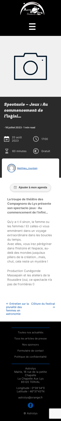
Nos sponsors (30, 344)
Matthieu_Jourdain (27, 168)
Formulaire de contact (30, 350)
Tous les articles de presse (30, 338)
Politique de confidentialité (30, 356)
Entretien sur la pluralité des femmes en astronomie (17, 308)
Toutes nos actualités (30, 332)
